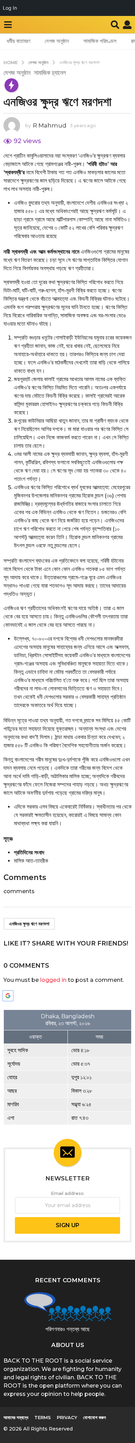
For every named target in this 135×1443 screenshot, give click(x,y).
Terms (42, 1417)
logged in (53, 980)
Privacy (67, 1417)
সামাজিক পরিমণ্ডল (99, 41)
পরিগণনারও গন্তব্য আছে (67, 1329)
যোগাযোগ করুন (94, 1417)
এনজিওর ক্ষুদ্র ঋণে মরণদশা (29, 923)
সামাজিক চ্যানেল (50, 72)
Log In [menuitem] (10, 8)
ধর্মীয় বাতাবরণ (18, 41)
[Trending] (11, 85)
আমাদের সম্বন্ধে (15, 1417)
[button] (7, 25)
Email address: (67, 1193)
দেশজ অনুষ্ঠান (57, 41)
